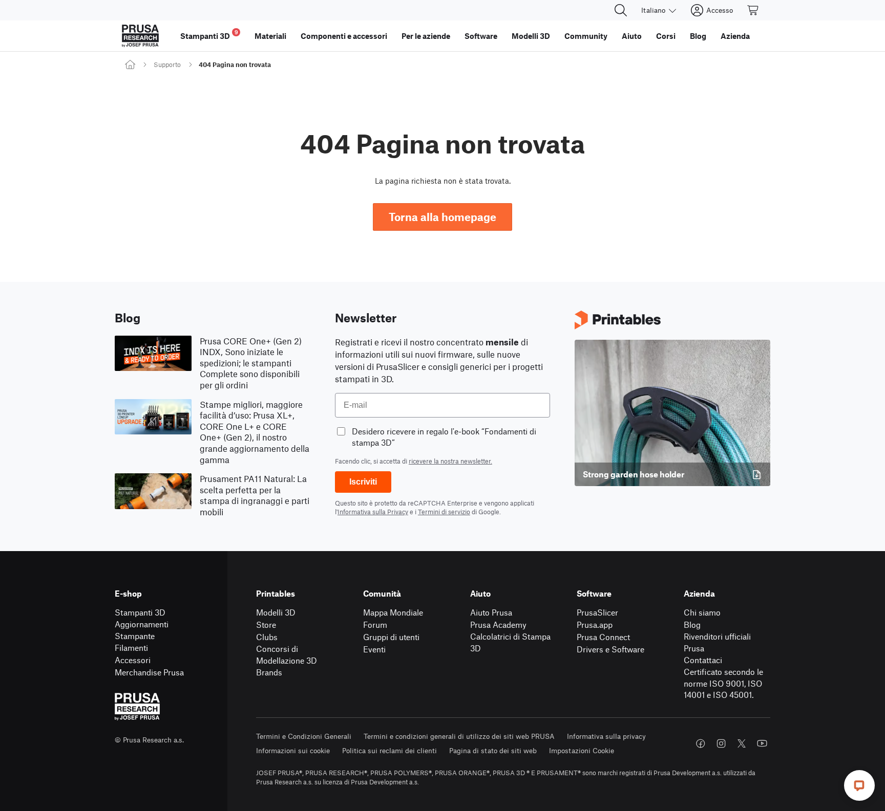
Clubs (267, 637)
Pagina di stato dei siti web (493, 750)
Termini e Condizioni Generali (303, 736)
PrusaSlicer (597, 612)
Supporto (167, 64)
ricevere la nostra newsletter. (450, 461)
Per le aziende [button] (426, 35)
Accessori (133, 660)
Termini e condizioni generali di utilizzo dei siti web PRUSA (459, 736)
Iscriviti (363, 481)
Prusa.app (595, 624)
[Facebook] (700, 743)
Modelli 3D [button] (531, 35)
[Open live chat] (859, 785)
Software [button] (481, 35)
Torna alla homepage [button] (442, 216)
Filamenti (131, 647)
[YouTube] (762, 743)
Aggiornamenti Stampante (141, 630)
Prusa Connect (603, 637)
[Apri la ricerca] (620, 10)
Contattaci (703, 660)
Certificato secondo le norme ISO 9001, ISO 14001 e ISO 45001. (723, 683)
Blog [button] (698, 35)
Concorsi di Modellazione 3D (286, 654)
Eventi (374, 649)
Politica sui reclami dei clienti (389, 750)
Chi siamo (702, 612)
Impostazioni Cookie (581, 750)
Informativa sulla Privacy (373, 512)
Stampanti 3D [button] (209, 34)
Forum (375, 624)
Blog (692, 624)
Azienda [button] (735, 35)
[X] (741, 743)
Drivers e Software (610, 649)
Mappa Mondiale (393, 612)
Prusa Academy (498, 624)
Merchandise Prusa (149, 672)
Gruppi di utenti (391, 637)
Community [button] (585, 35)
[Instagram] (721, 743)
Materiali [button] (270, 35)
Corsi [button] (666, 35)
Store (266, 624)
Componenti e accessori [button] (344, 35)
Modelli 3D (276, 612)
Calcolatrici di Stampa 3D (510, 642)
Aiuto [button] (632, 35)
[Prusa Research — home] (140, 36)
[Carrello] (753, 10)
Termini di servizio (444, 512)
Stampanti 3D (140, 612)
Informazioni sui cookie (293, 750)
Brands (269, 672)
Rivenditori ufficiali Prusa (717, 642)
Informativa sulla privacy (606, 736)
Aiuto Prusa (491, 612)
